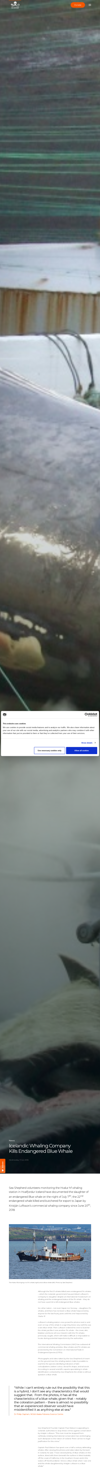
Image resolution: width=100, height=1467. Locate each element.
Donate (77, 5)
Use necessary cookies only (49, 750)
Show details (86, 743)
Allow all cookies (81, 750)
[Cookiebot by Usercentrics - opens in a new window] (86, 714)
